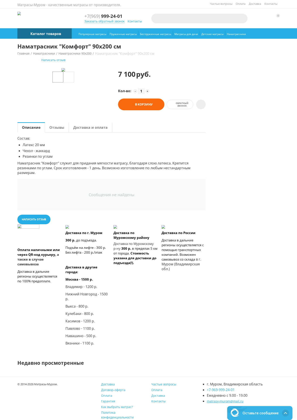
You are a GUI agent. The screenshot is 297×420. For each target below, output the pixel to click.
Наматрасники (236, 34)
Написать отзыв (53, 60)
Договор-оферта (113, 390)
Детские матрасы (212, 34)
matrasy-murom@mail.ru (225, 401)
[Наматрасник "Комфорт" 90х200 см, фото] (63, 70)
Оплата (240, 4)
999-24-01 (103, 16)
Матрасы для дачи (186, 34)
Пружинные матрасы (123, 34)
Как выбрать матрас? (117, 407)
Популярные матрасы (92, 34)
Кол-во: (124, 91)
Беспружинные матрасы (155, 34)
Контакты (270, 4)
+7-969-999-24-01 (221, 389)
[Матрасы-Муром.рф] (19, 13)
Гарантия (108, 401)
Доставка (255, 4)
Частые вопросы (221, 4)
